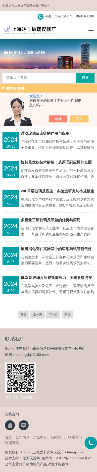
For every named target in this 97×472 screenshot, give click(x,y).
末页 (67, 314)
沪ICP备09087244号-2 (73, 458)
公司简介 (23, 437)
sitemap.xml (74, 452)
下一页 (53, 314)
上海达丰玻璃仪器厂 (27, 5)
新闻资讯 (58, 437)
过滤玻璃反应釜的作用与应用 (45, 133)
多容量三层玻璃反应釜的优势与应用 (51, 220)
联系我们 (75, 437)
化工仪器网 (31, 458)
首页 (23, 314)
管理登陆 (12, 443)
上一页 (37, 314)
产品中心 (40, 437)
